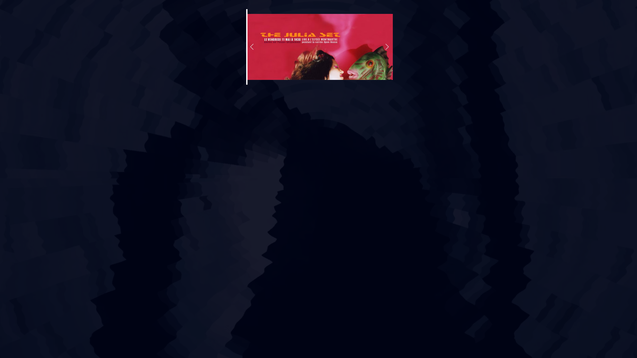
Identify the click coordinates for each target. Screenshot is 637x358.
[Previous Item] (252, 47)
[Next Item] (387, 47)
